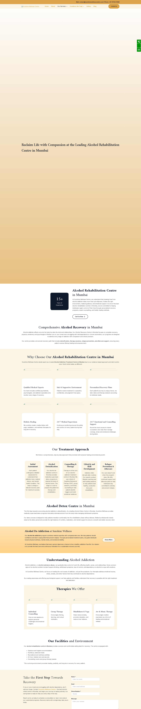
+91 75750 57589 (114, 2)
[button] (66, 6)
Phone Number (76, 691)
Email (72, 684)
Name (73, 676)
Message (74, 698)
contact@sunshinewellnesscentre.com (91, 2)
